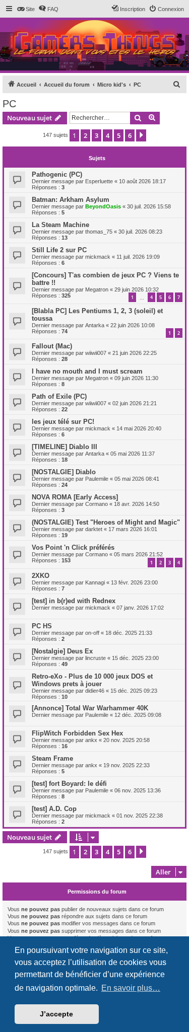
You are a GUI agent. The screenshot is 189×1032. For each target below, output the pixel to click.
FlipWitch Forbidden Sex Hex (77, 733)
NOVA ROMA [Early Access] (75, 497)
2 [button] (85, 135)
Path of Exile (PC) (59, 396)
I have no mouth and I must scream (87, 371)
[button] (141, 135)
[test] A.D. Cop (54, 809)
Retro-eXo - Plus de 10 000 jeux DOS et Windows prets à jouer (92, 680)
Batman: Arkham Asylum (70, 199)
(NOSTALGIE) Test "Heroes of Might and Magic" (106, 522)
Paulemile (96, 479)
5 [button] (118, 135)
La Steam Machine (60, 225)
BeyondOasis (103, 206)
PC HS (42, 626)
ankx (91, 740)
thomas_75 (98, 232)
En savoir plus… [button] (130, 988)
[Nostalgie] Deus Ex (62, 651)
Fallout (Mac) (52, 346)
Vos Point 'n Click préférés (73, 547)
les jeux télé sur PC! (63, 421)
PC (9, 103)
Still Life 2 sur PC (59, 250)
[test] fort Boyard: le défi (69, 783)
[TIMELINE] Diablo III (64, 447)
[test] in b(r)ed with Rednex (73, 601)
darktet (93, 529)
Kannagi (95, 582)
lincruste (95, 658)
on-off (92, 633)
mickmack (97, 257)
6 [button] (130, 135)
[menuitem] (26, 9)
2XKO (40, 575)
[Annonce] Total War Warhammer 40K (90, 708)
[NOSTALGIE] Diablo (64, 472)
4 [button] (107, 135)
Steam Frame (52, 758)
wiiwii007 (95, 353)
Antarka (94, 325)
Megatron (96, 289)
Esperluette (99, 181)
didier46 (94, 691)
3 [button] (96, 135)
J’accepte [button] (56, 1014)
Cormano (96, 504)
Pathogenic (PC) (57, 174)
